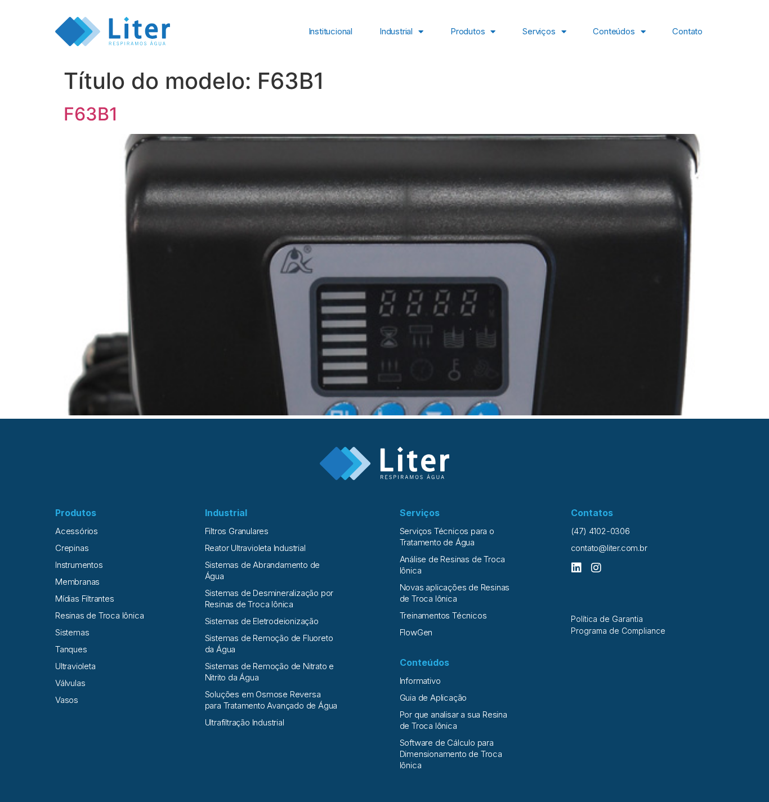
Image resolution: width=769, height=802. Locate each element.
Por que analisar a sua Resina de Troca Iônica (453, 720)
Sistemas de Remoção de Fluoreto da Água (269, 644)
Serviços (538, 31)
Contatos (592, 512)
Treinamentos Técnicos (443, 615)
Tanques (71, 649)
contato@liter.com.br (609, 548)
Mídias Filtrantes (84, 598)
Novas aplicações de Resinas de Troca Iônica (455, 593)
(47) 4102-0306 (600, 531)
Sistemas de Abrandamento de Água (262, 570)
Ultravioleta (75, 666)
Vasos (66, 700)
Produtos (467, 31)
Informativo (420, 680)
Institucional (330, 31)
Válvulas (70, 683)
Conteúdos (613, 31)
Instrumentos (79, 564)
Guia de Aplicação (433, 697)
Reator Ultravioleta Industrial (255, 548)
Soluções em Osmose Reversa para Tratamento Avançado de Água (271, 700)
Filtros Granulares (237, 531)
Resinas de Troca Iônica (99, 615)
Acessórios (76, 531)
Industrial (396, 31)
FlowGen (416, 632)
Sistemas (72, 632)
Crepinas (71, 548)
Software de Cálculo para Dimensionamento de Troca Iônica (451, 753)
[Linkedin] (576, 568)
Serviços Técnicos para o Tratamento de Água (447, 537)
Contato (687, 31)
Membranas (77, 581)
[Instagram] (596, 568)
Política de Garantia (607, 619)
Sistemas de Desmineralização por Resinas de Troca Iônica (269, 599)
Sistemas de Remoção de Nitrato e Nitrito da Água (269, 672)
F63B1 (91, 114)
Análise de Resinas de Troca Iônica (453, 565)
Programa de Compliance (618, 630)
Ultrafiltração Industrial (244, 722)
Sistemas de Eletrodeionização (262, 621)
